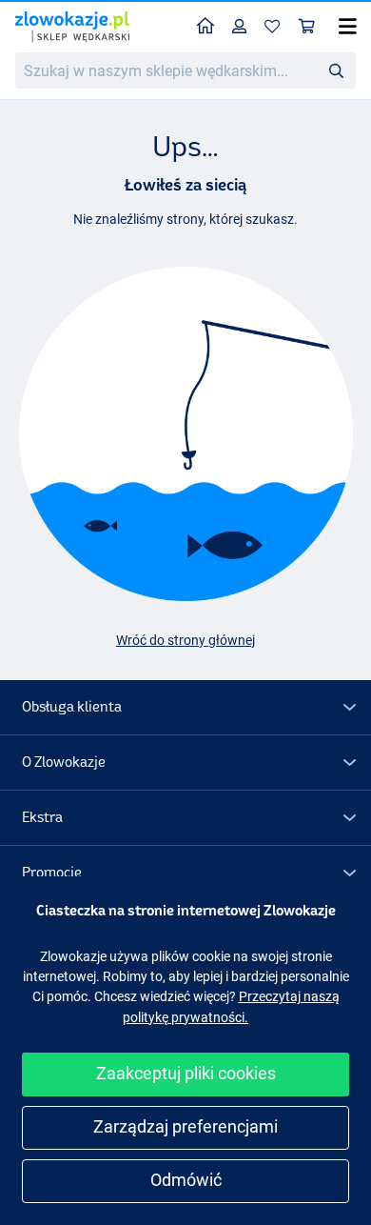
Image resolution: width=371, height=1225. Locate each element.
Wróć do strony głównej (185, 640)
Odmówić (186, 1180)
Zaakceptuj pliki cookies (186, 1073)
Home (206, 27)
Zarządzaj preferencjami (185, 1126)
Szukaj (336, 69)
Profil (240, 27)
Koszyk (307, 27)
